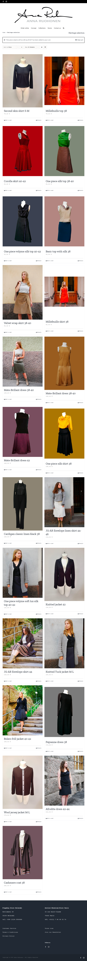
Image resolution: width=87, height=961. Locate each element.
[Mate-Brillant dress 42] (23, 432)
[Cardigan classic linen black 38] (23, 504)
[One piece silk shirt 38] (64, 433)
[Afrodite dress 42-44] (64, 781)
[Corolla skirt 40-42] (23, 151)
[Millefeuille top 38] (64, 80)
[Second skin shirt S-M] (23, 80)
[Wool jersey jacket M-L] (23, 782)
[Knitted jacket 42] (64, 574)
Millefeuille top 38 (56, 110)
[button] (63, 28)
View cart (80, 40)
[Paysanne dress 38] (64, 712)
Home (4, 32)
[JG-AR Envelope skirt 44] (23, 643)
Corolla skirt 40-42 (15, 181)
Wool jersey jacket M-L (17, 812)
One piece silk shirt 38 (59, 463)
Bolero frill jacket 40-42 (17, 738)
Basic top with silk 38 (58, 251)
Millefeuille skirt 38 (57, 321)
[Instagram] (48, 947)
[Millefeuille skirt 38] (64, 291)
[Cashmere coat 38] (23, 852)
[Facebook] (45, 947)
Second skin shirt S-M (16, 110)
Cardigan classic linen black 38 (22, 534)
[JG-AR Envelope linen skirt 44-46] (64, 502)
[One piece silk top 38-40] (64, 151)
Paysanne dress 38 (56, 742)
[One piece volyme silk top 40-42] (23, 221)
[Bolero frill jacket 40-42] (23, 710)
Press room (49, 928)
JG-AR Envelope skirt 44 (18, 671)
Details (39, 120)
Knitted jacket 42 (56, 604)
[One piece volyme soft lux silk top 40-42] (23, 573)
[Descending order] (21, 47)
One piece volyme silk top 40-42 (22, 251)
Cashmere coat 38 (14, 882)
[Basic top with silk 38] (64, 221)
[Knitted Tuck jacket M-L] (64, 643)
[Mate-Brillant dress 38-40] (23, 362)
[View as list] (45, 47)
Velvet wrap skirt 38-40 (17, 323)
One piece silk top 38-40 (60, 181)
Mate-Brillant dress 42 (17, 460)
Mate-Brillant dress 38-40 (19, 390)
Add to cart (8, 120)
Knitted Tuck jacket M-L (60, 671)
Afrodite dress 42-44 (57, 809)
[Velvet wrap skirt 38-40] (23, 292)
